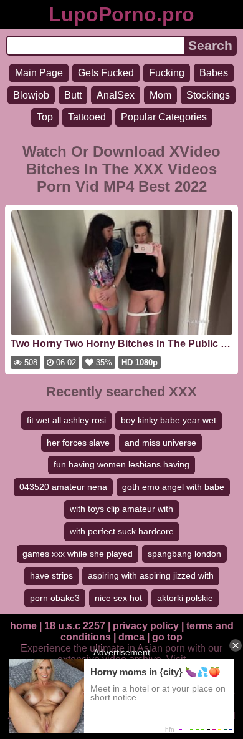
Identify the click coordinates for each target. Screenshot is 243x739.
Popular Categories (164, 117)
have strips (51, 575)
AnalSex (116, 95)
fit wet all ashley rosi (66, 420)
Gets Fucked (106, 72)
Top (45, 117)
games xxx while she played (77, 554)
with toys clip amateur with (121, 509)
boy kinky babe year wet (168, 420)
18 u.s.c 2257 (74, 625)
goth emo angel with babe (173, 487)
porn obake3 (55, 598)
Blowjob (31, 95)
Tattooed (87, 117)
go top (167, 637)
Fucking (166, 72)
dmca (131, 637)
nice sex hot (118, 598)
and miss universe (160, 443)
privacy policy (146, 625)
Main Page (39, 72)
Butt (73, 95)
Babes (213, 72)
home (23, 625)
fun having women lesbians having (121, 464)
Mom (160, 95)
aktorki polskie (185, 598)
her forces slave (78, 443)
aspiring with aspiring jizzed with (151, 575)
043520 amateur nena (63, 487)
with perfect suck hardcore (122, 531)
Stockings (208, 95)
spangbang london (184, 554)
